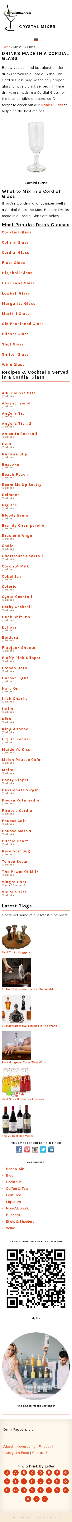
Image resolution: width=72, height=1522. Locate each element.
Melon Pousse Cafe (21, 759)
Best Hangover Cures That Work (24, 1062)
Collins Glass (15, 242)
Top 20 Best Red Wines (18, 1136)
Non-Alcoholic (18, 1208)
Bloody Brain (15, 515)
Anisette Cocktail (19, 433)
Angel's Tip (13, 413)
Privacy (45, 1446)
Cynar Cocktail (17, 596)
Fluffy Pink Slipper (21, 658)
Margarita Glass (19, 303)
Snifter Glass (15, 354)
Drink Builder (52, 105)
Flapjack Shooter (19, 647)
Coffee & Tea (17, 1188)
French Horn (14, 668)
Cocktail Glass (16, 232)
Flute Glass (13, 262)
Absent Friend (16, 403)
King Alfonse (15, 729)
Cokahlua (12, 576)
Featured (13, 1195)
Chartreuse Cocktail (22, 556)
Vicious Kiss (14, 892)
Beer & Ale (15, 1169)
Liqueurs (13, 1201)
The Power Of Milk (20, 871)
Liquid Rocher (16, 739)
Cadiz (7, 546)
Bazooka (10, 464)
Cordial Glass (15, 252)
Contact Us (41, 1452)
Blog (10, 1175)
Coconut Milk (15, 566)
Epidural (11, 637)
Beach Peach (15, 474)
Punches (13, 1215)
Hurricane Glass (18, 283)
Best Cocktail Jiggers (16, 952)
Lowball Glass (16, 293)
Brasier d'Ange (17, 535)
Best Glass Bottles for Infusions (23, 1099)
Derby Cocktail (17, 607)
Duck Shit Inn (16, 617)
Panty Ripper (15, 780)
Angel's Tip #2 (16, 423)
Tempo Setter (15, 861)
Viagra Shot (14, 882)
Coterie (9, 586)
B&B (7, 444)
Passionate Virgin (20, 790)
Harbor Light (15, 678)
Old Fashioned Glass (23, 324)
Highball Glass (17, 273)
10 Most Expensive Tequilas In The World (29, 1025)
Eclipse (9, 627)
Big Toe (9, 505)
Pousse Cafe (14, 821)
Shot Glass (13, 344)
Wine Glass (13, 364)
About (8, 1446)
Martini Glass (16, 313)
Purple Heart (15, 841)
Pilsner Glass (15, 334)
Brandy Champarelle (23, 525)
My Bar (36, 1318)
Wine (10, 1228)
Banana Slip (14, 454)
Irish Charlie (15, 698)
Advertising (26, 1446)
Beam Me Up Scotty (22, 484)
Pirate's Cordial (18, 810)
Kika (6, 719)
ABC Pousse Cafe (19, 393)
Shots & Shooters (20, 1221)
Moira (8, 770)
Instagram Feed (16, 1452)
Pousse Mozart (17, 831)
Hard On (10, 688)
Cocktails (14, 1182)
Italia (7, 709)
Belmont (10, 495)
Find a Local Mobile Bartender (36, 1405)
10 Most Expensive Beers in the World (27, 989)
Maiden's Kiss (16, 749)
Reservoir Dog (16, 851)
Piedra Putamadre (20, 800)
